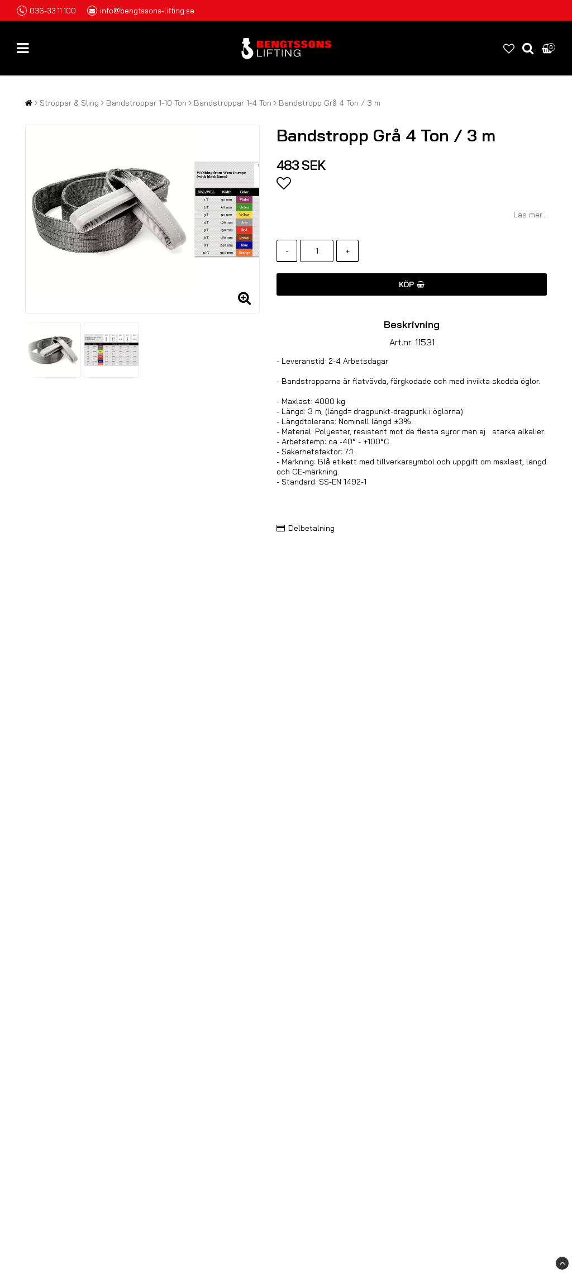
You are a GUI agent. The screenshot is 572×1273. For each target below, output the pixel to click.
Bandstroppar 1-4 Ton (232, 103)
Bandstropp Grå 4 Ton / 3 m (329, 103)
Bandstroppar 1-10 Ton (146, 103)
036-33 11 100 (53, 10)
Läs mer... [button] (530, 215)
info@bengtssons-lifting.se (147, 10)
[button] (508, 48)
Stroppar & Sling (69, 103)
